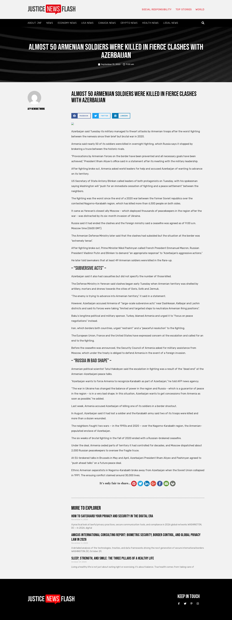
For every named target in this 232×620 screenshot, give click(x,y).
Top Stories (183, 9)
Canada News (107, 22)
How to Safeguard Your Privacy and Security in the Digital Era (112, 516)
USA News (87, 22)
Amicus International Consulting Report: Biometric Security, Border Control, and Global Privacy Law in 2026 (135, 537)
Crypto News (129, 22)
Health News (150, 22)
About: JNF (35, 22)
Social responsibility (157, 9)
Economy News (67, 22)
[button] (203, 23)
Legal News (170, 22)
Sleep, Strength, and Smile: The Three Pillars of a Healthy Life (112, 558)
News (49, 22)
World (200, 9)
